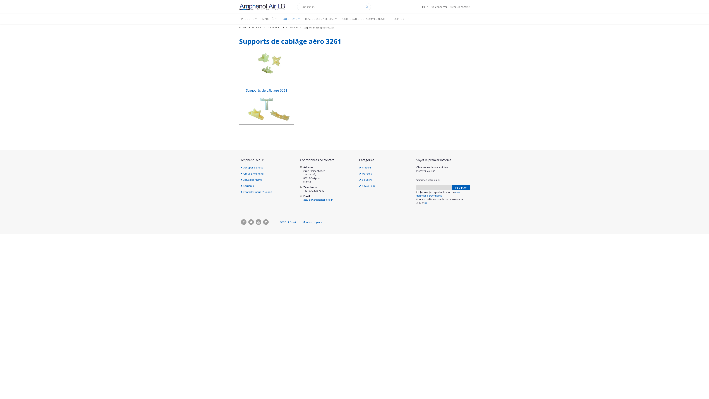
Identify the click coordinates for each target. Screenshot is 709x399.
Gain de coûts (273, 27)
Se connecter (439, 7)
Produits (366, 167)
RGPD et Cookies (289, 222)
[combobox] (334, 6)
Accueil (242, 27)
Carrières (248, 185)
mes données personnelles (438, 193)
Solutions (256, 27)
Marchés (367, 173)
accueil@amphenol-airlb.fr (318, 199)
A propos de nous (253, 167)
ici (425, 202)
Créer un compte (460, 7)
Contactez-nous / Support (257, 192)
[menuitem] (249, 18)
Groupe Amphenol (253, 173)
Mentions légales (312, 222)
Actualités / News (253, 179)
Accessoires (292, 27)
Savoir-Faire (369, 185)
